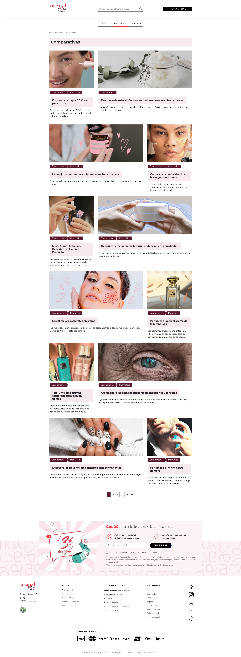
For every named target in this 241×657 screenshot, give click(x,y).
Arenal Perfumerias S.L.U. (95, 652)
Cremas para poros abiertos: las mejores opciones (167, 176)
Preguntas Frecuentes (113, 595)
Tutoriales (105, 24)
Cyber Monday (152, 598)
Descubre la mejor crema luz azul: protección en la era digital (139, 246)
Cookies (128, 652)
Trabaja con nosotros (70, 602)
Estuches (150, 590)
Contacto (108, 599)
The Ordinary (151, 606)
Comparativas (59, 92)
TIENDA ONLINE (178, 9)
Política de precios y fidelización (117, 606)
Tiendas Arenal (68, 598)
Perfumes (173, 313)
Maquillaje (75, 92)
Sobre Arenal (67, 590)
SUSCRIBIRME (160, 545)
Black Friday (151, 594)
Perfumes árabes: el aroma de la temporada (168, 322)
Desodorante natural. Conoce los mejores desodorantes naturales (142, 100)
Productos (120, 23)
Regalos (149, 602)
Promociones (67, 594)
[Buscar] (140, 8)
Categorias (135, 24)
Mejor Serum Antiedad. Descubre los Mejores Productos (66, 249)
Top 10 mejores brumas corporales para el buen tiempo (67, 395)
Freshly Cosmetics (154, 610)
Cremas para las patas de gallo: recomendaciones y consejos (139, 392)
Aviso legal (116, 652)
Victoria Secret (152, 613)
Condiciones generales (113, 610)
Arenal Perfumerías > (58, 32)
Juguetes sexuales (154, 617)
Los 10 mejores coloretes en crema (74, 320)
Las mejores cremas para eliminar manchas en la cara (85, 174)
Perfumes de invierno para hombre (166, 469)
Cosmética (75, 166)
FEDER (65, 606)
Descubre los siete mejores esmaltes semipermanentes (86, 467)
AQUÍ (116, 563)
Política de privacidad (145, 652)
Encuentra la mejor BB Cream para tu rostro (70, 102)
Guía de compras (111, 603)
